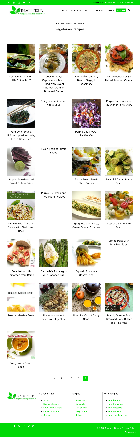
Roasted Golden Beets (21, 315)
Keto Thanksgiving (117, 415)
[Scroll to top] (135, 429)
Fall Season (81, 407)
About (64, 10)
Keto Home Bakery (52, 407)
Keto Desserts (115, 407)
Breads (116, 400)
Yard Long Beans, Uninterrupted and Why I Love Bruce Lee (21, 135)
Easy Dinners (82, 411)
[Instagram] (19, 3)
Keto (110, 400)
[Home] (57, 23)
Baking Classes (51, 404)
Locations (98, 10)
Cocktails (80, 404)
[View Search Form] (129, 10)
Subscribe (121, 10)
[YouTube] (29, 3)
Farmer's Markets (52, 411)
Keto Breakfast (115, 404)
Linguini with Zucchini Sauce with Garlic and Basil (21, 227)
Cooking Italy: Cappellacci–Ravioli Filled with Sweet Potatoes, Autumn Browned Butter (53, 84)
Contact (110, 10)
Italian (79, 415)
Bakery (87, 10)
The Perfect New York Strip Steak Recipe (118, 2)
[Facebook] (9, 3)
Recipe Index (76, 10)
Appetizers (81, 400)
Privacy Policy (129, 428)
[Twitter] (24, 3)
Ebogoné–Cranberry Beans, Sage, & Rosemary (86, 80)
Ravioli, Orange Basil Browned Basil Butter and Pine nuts (119, 319)
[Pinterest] (14, 3)
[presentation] (21, 58)
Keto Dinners (114, 411)
